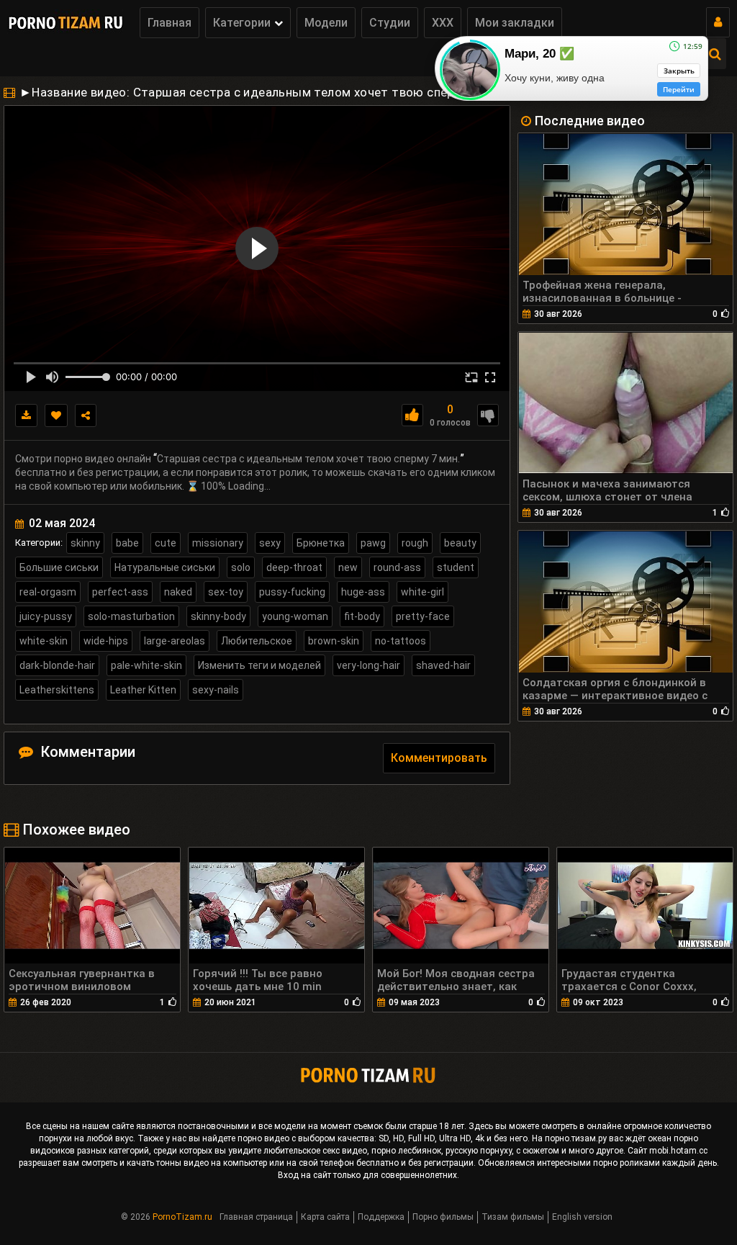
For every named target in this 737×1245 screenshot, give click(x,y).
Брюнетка (321, 543)
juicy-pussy (45, 616)
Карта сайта (325, 1217)
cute (165, 543)
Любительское (256, 641)
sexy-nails (215, 690)
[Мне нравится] (412, 415)
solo (240, 567)
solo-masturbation (131, 616)
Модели (326, 23)
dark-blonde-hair (57, 665)
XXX (442, 23)
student (455, 567)
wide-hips (105, 641)
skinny (85, 543)
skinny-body (218, 616)
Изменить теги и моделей (259, 665)
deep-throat (294, 567)
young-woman (295, 616)
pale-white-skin (146, 665)
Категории (242, 23)
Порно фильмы (443, 1217)
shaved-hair (443, 665)
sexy (270, 543)
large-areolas (174, 641)
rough (415, 543)
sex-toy (225, 592)
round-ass (397, 567)
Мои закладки (514, 23)
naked (178, 592)
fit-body (362, 616)
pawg (373, 543)
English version (582, 1217)
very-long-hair (368, 665)
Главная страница (256, 1217)
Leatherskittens (56, 690)
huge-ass (363, 592)
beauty (460, 543)
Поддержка (381, 1217)
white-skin (43, 641)
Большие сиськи (59, 567)
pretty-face (423, 616)
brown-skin (333, 641)
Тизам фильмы (512, 1217)
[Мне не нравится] (488, 415)
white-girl (422, 592)
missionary (217, 543)
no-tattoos (400, 641)
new (348, 567)
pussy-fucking (292, 592)
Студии (389, 23)
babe (127, 543)
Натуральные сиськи (164, 567)
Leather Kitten (143, 690)
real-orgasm (47, 592)
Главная (169, 23)
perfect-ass (120, 592)
